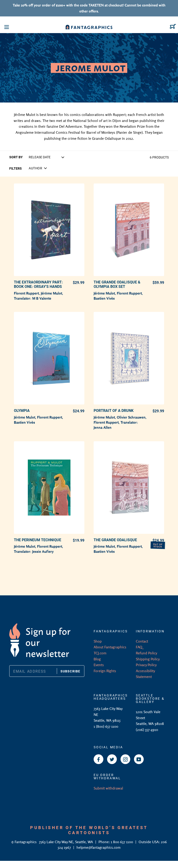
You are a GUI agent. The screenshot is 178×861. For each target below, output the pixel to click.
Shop (98, 641)
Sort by (16, 157)
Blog (97, 659)
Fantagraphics (26, 841)
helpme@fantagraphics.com (98, 847)
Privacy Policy (146, 664)
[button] (38, 168)
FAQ (139, 647)
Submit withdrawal (108, 788)
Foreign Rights (105, 670)
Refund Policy (146, 653)
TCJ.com (100, 653)
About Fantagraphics (110, 647)
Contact (142, 641)
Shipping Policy (148, 659)
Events (99, 664)
